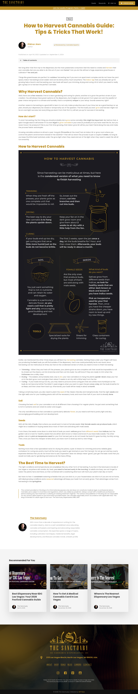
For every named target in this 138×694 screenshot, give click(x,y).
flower (72, 412)
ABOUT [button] (49, 664)
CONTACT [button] (87, 664)
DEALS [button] (63, 664)
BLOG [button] (70, 664)
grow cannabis (65, 122)
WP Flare (82, 692)
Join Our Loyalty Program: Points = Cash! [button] (69, 8)
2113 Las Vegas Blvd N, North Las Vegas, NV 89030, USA (71, 657)
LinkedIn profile (72, 537)
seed (62, 392)
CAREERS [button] (77, 664)
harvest (109, 68)
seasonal (50, 479)
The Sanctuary (38, 518)
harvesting (71, 360)
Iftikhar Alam (34, 44)
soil (34, 404)
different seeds (92, 431)
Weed (69, 19)
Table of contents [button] (30, 60)
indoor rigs (90, 80)
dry (61, 377)
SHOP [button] (56, 664)
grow (98, 108)
